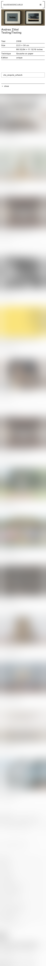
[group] (23, 17)
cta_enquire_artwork (12, 75)
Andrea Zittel (10, 29)
